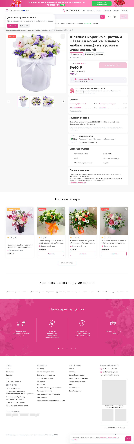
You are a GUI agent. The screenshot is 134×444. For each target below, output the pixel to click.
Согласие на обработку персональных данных (15, 398)
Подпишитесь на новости (114, 427)
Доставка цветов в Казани (17, 292)
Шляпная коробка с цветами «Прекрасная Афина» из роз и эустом (82, 242)
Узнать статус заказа (45, 372)
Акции (95, 23)
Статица (102, 107)
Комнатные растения (77, 381)
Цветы (71, 369)
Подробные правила (78, 183)
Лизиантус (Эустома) (78, 104)
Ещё (125, 10)
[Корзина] (115, 16)
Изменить (24, 26)
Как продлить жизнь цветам (48, 394)
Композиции (74, 388)
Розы (71, 385)
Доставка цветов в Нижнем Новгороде (99, 292)
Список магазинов (13, 381)
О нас (83, 10)
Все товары (83, 142)
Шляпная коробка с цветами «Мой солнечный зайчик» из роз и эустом (51, 242)
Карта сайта (42, 397)
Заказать (51, 254)
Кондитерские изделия (78, 378)
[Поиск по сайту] (102, 17)
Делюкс (99, 54)
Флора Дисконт (86, 136)
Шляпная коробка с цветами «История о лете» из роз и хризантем (114, 242)
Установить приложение (102, 3)
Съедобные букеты (76, 375)
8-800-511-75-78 (72, 10)
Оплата (98, 10)
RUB (27, 10)
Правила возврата (44, 391)
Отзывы (116, 10)
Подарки (79, 23)
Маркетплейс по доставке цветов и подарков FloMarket (30, 435)
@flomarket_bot (110, 372)
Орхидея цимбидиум (107, 104)
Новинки (87, 23)
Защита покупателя (45, 378)
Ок (128, 439)
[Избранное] (109, 16)
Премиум (89, 54)
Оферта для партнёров (15, 402)
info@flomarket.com (109, 375)
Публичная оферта (13, 388)
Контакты (10, 372)
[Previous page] (8, 101)
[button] (126, 309)
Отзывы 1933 (92, 142)
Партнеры (107, 10)
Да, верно (13, 26)
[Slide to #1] (23, 101)
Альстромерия (75, 107)
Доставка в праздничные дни (49, 388)
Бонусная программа (46, 375)
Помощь (40, 369)
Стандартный (76, 54)
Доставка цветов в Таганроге (68, 292)
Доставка (90, 10)
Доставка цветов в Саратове (42, 292)
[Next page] (63, 101)
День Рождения (75, 391)
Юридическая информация (17, 406)
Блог (8, 378)
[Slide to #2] (48, 101)
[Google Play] (120, 415)
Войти (123, 17)
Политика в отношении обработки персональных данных (20, 392)
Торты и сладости (67, 23)
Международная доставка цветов (51, 401)
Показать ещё (67, 263)
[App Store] (107, 415)
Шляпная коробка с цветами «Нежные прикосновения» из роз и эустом (19, 246)
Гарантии (41, 381)
